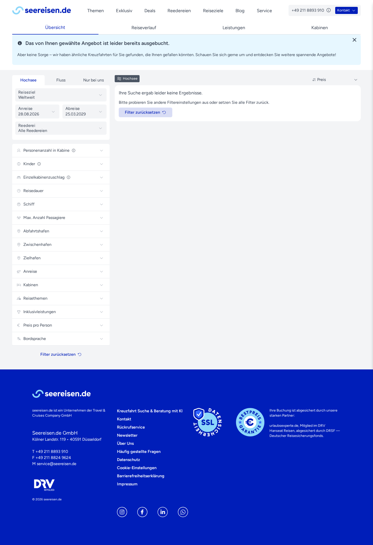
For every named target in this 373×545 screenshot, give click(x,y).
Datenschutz (128, 459)
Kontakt (124, 419)
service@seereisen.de (56, 463)
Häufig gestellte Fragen (139, 451)
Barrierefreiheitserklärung (140, 475)
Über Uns (125, 443)
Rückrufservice (131, 427)
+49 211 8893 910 (52, 451)
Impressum (127, 484)
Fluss (60, 80)
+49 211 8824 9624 (53, 457)
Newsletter (127, 435)
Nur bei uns (93, 80)
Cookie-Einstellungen (137, 467)
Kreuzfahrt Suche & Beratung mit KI (150, 410)
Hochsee (28, 80)
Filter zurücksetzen (58, 354)
